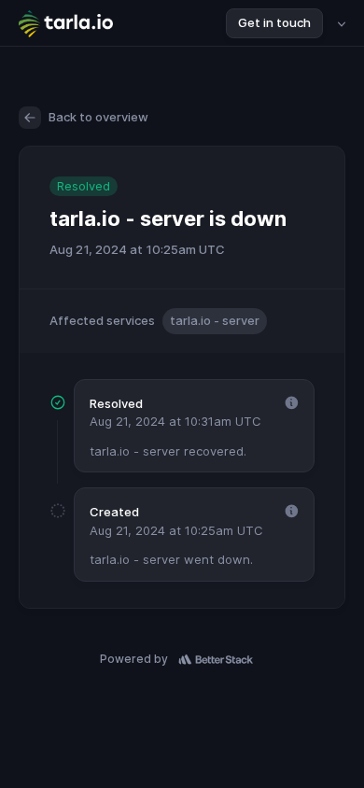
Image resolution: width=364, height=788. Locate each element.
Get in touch (274, 22)
